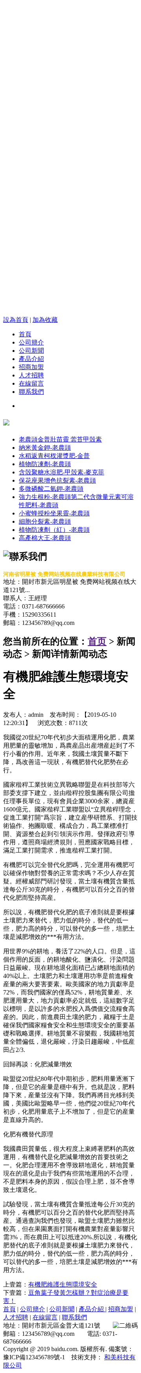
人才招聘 (31, 375)
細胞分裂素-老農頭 (45, 521)
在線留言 (31, 383)
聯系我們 (31, 391)
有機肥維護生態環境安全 (62, 1284)
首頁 (25, 334)
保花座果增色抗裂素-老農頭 (57, 480)
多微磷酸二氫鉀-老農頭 (51, 488)
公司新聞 (31, 350)
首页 (97, 641)
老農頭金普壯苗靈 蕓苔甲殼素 (60, 439)
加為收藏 (45, 319)
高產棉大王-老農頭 (45, 538)
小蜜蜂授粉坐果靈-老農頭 (54, 513)
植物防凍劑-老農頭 (45, 464)
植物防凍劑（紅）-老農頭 (54, 529)
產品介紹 (31, 358)
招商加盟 (31, 367)
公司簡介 (31, 342)
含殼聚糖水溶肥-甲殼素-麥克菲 (61, 472)
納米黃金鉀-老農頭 (45, 447)
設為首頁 (15, 319)
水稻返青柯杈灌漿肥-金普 (54, 455)
